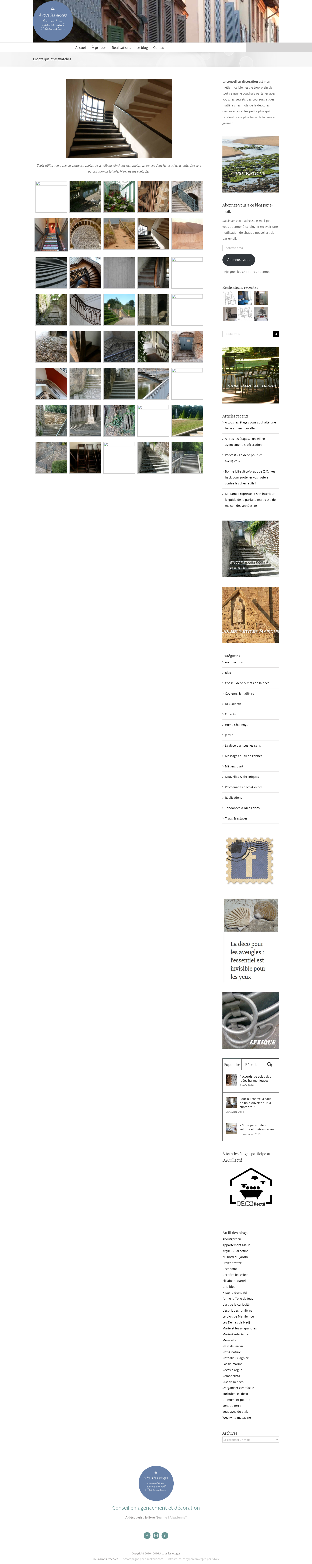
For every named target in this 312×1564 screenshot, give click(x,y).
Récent (251, 1064)
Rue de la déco (232, 1382)
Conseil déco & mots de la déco (247, 683)
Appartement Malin (236, 1245)
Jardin (229, 735)
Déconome (230, 1269)
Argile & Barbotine (235, 1251)
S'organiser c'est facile (238, 1388)
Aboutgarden (231, 1239)
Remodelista (231, 1376)
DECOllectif (233, 704)
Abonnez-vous (238, 259)
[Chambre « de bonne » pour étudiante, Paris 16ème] (229, 298)
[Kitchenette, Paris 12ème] (229, 313)
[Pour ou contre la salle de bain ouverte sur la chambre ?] (231, 1100)
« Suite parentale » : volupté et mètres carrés (257, 1127)
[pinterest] (165, 1535)
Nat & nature (231, 1352)
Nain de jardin (232, 1346)
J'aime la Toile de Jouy (237, 1298)
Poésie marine (232, 1364)
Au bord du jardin (235, 1257)
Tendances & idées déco (242, 808)
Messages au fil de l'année (244, 756)
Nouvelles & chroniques (242, 777)
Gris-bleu (229, 1287)
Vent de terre (231, 1406)
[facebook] (147, 1535)
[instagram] (156, 1535)
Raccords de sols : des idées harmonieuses (255, 1078)
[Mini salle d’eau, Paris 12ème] (260, 298)
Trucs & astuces (236, 818)
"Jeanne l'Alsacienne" (171, 1517)
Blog (228, 673)
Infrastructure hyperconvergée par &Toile (193, 1559)
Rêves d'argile (232, 1370)
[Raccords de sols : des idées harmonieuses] (231, 1077)
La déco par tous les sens (243, 745)
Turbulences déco (235, 1394)
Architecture (234, 662)
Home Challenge (236, 725)
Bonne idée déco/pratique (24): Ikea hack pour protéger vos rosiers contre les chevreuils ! (250, 477)
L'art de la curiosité (236, 1304)
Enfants (230, 714)
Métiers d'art (234, 766)
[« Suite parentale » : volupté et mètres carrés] (231, 1126)
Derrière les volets (235, 1275)
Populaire (232, 1064)
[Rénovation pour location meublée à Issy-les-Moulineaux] (260, 313)
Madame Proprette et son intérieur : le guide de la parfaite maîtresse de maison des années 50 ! (250, 500)
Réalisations (233, 797)
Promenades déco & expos (244, 787)
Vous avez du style (235, 1412)
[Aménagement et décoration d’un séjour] (245, 313)
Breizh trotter (232, 1263)
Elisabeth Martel (234, 1281)
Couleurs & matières (239, 693)
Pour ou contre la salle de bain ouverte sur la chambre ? (255, 1103)
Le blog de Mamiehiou (238, 1316)
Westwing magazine (236, 1417)
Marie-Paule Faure (235, 1334)
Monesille (229, 1340)
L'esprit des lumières (237, 1310)
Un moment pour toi (236, 1400)
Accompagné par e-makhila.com (142, 1559)
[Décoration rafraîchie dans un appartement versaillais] (245, 298)
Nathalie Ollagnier (235, 1358)
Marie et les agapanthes (239, 1328)
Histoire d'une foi (234, 1293)
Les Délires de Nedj (236, 1322)
